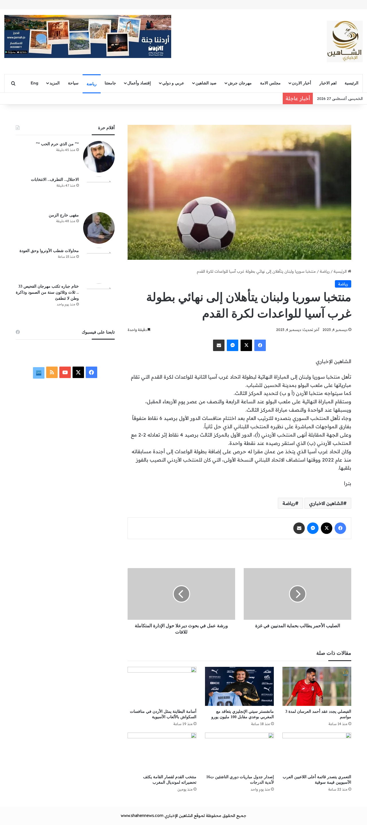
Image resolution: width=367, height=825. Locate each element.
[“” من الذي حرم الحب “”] (99, 157)
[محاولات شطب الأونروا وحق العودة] (99, 263)
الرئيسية (351, 83)
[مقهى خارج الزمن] (99, 228)
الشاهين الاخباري (326, 503)
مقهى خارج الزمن (64, 215)
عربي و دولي (173, 83)
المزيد (55, 83)
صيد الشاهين (206, 83)
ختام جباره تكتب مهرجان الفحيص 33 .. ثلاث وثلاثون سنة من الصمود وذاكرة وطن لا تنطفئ (47, 292)
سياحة (73, 83)
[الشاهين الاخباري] (345, 41)
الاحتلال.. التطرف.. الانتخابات (55, 179)
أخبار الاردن (301, 83)
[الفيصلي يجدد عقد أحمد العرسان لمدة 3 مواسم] (316, 686)
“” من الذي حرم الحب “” (57, 144)
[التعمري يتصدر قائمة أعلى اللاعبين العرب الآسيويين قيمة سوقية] (316, 752)
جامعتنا (110, 83)
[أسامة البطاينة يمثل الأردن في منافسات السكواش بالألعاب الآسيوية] (162, 686)
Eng (34, 83)
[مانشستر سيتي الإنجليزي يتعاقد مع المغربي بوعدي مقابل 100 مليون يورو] (239, 686)
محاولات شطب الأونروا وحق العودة (49, 251)
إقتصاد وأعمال (139, 83)
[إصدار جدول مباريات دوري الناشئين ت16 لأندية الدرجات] (239, 752)
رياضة (92, 84)
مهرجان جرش (240, 83)
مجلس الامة (270, 83)
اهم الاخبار (328, 83)
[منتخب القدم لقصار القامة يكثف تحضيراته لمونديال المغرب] (162, 752)
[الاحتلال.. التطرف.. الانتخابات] (99, 192)
